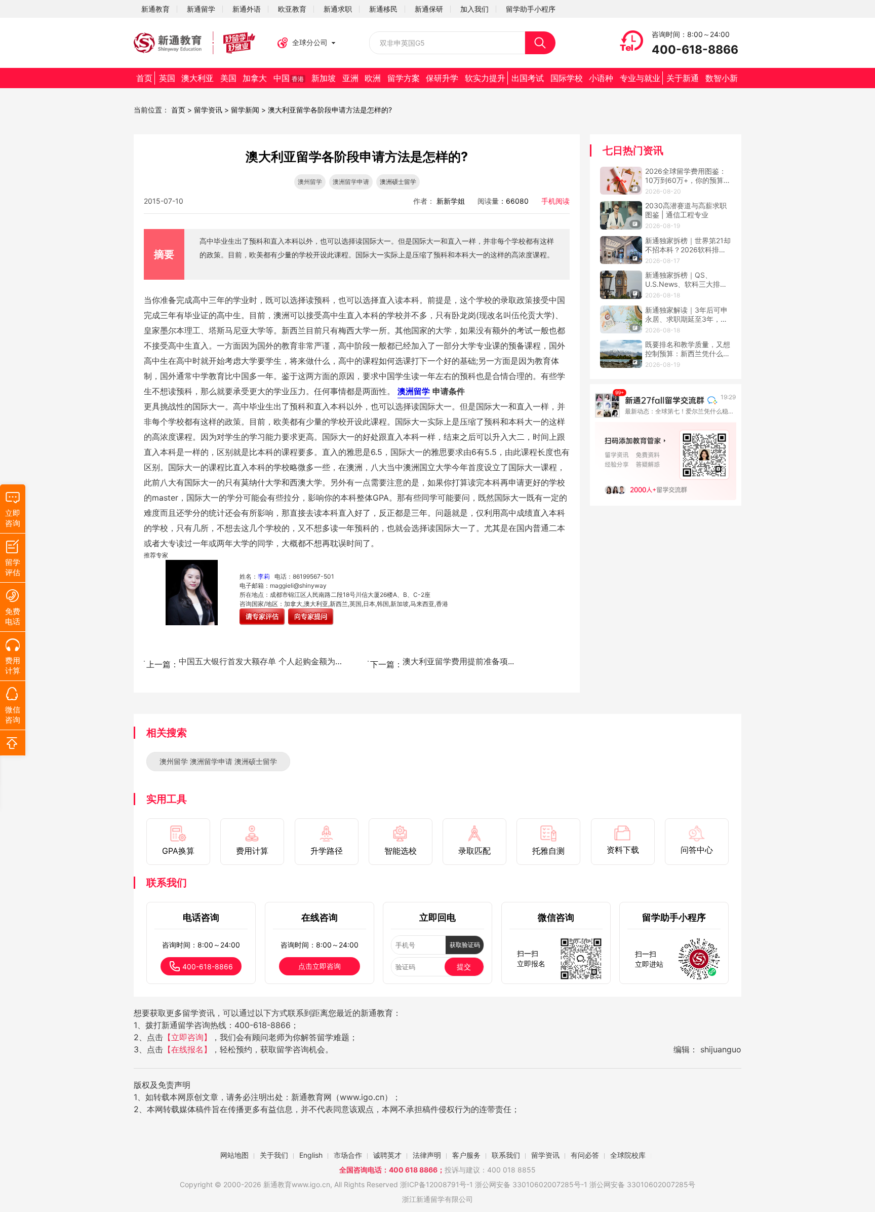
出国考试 (527, 78)
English (311, 1155)
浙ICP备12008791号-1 (436, 1184)
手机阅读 (555, 201)
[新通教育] (194, 43)
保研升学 (442, 78)
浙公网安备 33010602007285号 (528, 1184)
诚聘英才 (387, 1155)
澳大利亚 (197, 78)
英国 (167, 78)
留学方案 (403, 78)
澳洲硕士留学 (398, 181)
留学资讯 (208, 109)
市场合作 (348, 1155)
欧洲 (373, 78)
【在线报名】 (187, 1049)
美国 (228, 78)
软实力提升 (485, 78)
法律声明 (427, 1155)
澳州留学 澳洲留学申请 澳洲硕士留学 (218, 761)
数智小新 (721, 78)
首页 (144, 78)
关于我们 (274, 1155)
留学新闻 (245, 109)
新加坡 (323, 78)
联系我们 (506, 1155)
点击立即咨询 (319, 966)
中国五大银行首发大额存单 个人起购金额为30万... (262, 661)
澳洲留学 (413, 391)
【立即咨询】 (187, 1037)
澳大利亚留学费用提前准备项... (458, 661)
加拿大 (255, 78)
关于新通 (682, 78)
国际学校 (566, 78)
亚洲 (350, 78)
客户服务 (466, 1155)
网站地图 (234, 1155)
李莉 (264, 576)
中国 (288, 78)
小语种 (601, 78)
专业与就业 (640, 78)
